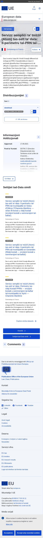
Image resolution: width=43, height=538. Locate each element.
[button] (35, 1)
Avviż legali (6, 420)
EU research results (9, 460)
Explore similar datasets (26, 321)
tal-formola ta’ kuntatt (21, 503)
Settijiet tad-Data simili (20, 336)
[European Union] (21, 483)
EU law (4, 453)
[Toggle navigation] (39, 19)
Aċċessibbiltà (6, 426)
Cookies (5, 423)
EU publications (7, 466)
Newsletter (5, 442)
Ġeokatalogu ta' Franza (15, 49)
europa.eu (16, 488)
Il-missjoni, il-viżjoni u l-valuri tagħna (14, 439)
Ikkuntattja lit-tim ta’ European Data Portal (16, 391)
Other (6, 408)
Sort (6, 101)
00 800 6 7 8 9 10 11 (19, 498)
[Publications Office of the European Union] (21, 370)
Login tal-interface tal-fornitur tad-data (15, 469)
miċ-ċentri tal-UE (25, 505)
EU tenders (6, 456)
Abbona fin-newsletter (9, 394)
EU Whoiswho (7, 463)
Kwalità (20, 331)
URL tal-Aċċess (22, 119)
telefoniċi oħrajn (18, 501)
